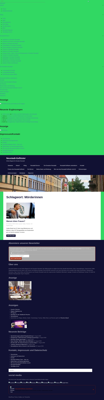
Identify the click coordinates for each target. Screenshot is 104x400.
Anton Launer (6, 114)
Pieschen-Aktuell (65, 318)
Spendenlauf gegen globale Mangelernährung (22, 336)
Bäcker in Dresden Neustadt (10, 43)
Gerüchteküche (6, 22)
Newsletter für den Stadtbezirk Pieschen (20, 314)
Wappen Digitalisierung (16, 311)
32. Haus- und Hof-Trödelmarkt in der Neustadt (24, 114)
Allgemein (2, 95)
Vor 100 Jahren (6, 26)
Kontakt (2, 80)
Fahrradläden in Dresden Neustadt (11, 45)
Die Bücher (3, 84)
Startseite (2, 3)
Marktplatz (3, 93)
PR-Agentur (13, 312)
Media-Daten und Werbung (7, 86)
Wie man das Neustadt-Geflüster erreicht (11, 87)
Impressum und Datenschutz (10, 140)
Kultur (4, 18)
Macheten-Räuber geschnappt (18, 339)
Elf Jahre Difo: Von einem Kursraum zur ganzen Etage (24, 342)
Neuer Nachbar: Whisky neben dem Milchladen (22, 341)
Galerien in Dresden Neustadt (10, 51)
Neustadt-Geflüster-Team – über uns (12, 144)
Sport (3, 20)
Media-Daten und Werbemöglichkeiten (12, 146)
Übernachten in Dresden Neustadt (11, 61)
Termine (28, 223)
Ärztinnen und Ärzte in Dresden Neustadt (13, 41)
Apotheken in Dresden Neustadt (11, 39)
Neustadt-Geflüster (16, 158)
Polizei (4, 9)
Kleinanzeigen (4, 89)
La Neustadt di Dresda (8, 72)
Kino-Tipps (5, 24)
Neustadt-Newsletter (7, 150)
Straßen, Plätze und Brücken (10, 63)
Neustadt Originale (7, 30)
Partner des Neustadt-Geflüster (8, 82)
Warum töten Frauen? (15, 221)
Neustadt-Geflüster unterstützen (8, 78)
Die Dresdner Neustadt (6, 66)
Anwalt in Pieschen (15, 309)
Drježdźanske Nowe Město (9, 74)
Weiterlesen (11, 235)
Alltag (1, 14)
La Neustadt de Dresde (8, 70)
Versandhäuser (14, 316)
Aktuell (2, 5)
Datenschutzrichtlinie (76, 248)
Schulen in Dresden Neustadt (10, 55)
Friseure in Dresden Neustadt (10, 49)
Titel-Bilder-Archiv (7, 32)
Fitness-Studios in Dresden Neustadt (12, 47)
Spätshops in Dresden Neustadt (11, 57)
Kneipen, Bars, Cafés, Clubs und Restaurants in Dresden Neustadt (20, 53)
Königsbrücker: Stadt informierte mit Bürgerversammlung (23, 118)
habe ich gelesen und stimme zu (20, 253)
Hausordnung (6, 138)
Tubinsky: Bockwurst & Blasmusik (19, 344)
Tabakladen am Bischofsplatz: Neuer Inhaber (18, 120)
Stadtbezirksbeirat (7, 11)
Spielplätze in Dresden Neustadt (11, 59)
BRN (3, 28)
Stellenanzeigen (4, 91)
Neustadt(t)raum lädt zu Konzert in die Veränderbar (23, 346)
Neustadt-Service (4, 35)
